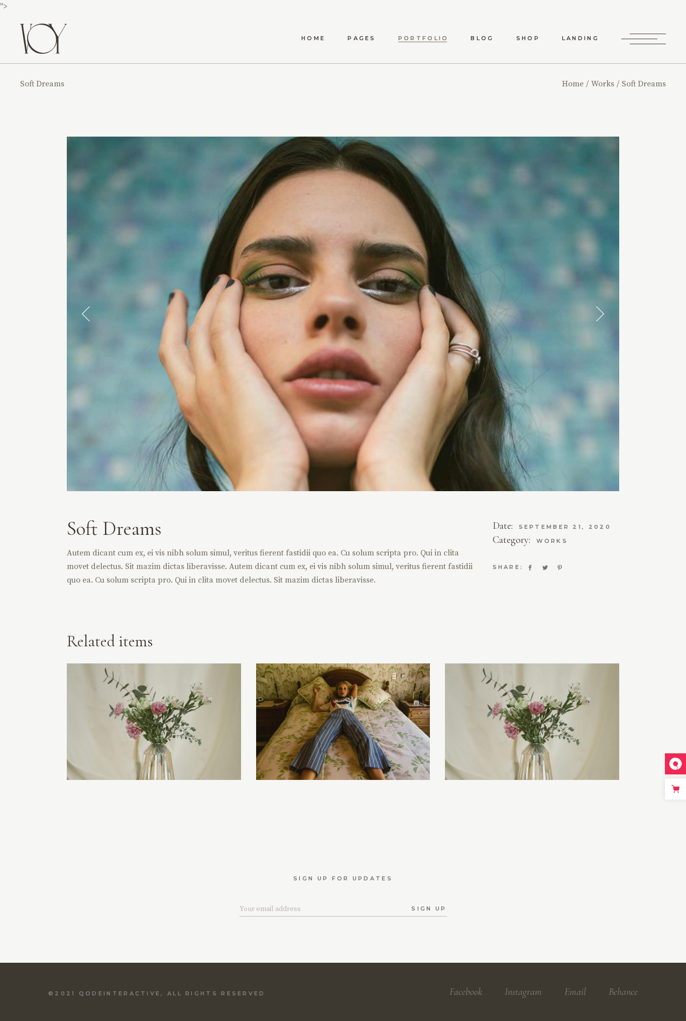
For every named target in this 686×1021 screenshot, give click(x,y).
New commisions (173, 726)
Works (552, 540)
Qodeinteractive (120, 993)
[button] (86, 314)
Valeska (532, 735)
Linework (154, 735)
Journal (532, 723)
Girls (109, 718)
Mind (343, 735)
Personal (343, 724)
